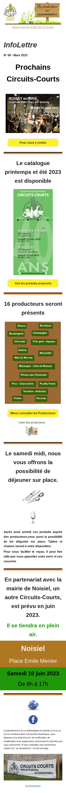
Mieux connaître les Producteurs (33, 413)
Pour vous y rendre (33, 142)
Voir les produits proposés (33, 283)
